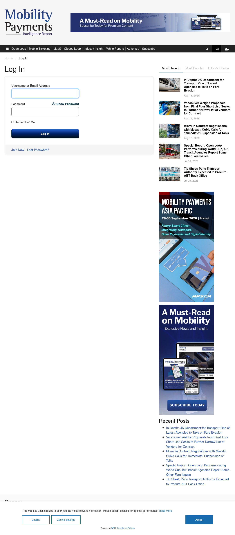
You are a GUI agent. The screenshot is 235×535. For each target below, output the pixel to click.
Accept (199, 519)
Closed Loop (72, 48)
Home (9, 58)
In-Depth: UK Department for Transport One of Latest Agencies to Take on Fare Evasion (204, 85)
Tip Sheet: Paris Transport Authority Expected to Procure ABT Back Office (205, 172)
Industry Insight (93, 48)
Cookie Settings (66, 519)
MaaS (57, 48)
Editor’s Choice (218, 68)
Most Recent (170, 68)
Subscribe (148, 48)
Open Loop (19, 48)
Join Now (17, 149)
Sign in (218, 51)
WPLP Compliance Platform (123, 528)
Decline (36, 519)
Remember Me (24, 122)
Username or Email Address (30, 85)
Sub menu (9, 48)
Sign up (227, 51)
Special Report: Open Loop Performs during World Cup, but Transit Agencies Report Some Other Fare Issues (206, 150)
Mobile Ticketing (39, 48)
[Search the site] (207, 48)
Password (18, 103)
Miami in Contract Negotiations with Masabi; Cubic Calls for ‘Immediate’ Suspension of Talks (206, 129)
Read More (165, 510)
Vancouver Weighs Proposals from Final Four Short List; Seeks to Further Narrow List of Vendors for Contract (207, 108)
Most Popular (194, 68)
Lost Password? (38, 149)
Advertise (133, 48)
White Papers (115, 48)
